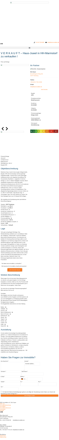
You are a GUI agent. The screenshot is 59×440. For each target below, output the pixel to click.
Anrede (26, 361)
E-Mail (3, 376)
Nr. (21, 381)
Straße (3, 381)
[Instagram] (0, 43)
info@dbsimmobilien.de (36, 86)
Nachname (25, 371)
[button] (29, 48)
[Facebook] (2, 43)
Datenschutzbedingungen (15, 392)
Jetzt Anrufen (44, 89)
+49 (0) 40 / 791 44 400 (36, 82)
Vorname (3, 371)
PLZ (39, 381)
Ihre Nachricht (5, 361)
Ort (2, 386)
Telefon (22, 376)
